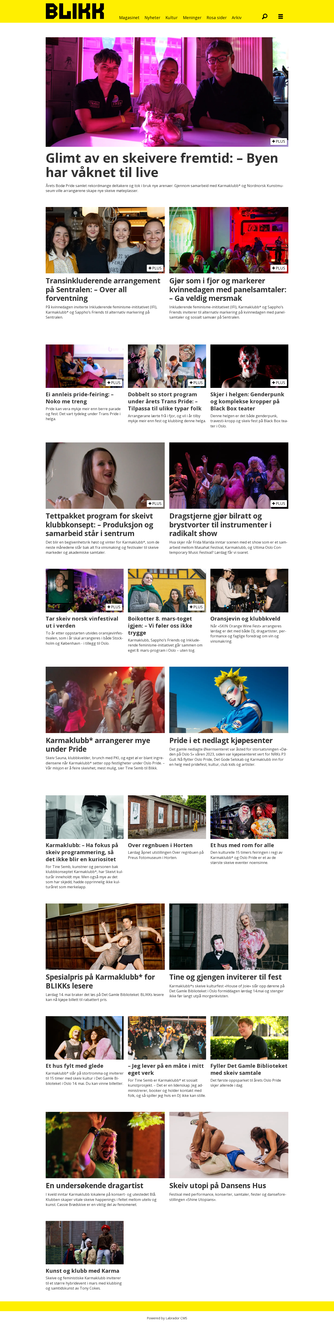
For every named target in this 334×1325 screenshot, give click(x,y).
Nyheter (152, 17)
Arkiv (237, 17)
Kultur (171, 17)
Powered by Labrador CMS (167, 1318)
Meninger (192, 17)
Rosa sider (217, 17)
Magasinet (129, 17)
